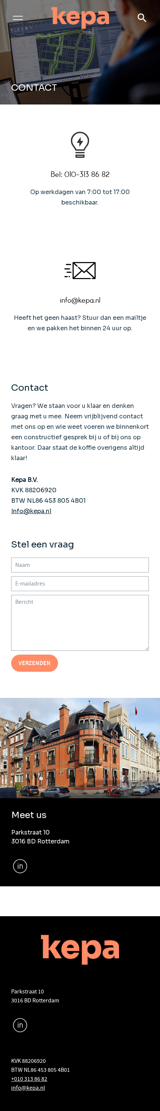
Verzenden (35, 663)
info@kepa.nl (28, 1088)
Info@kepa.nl (31, 511)
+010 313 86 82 (29, 1079)
